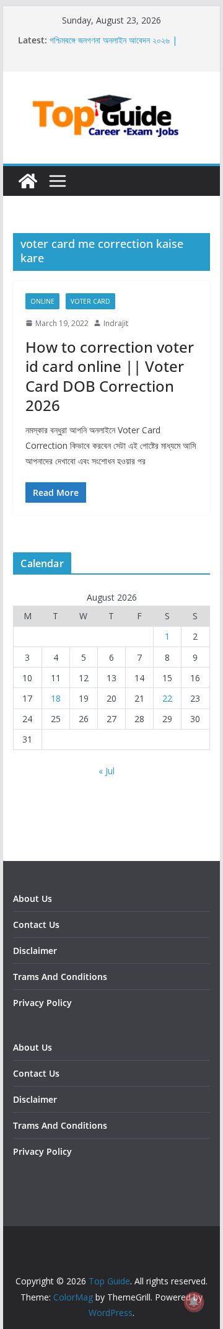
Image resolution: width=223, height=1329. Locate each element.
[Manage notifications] (194, 1302)
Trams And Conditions (60, 976)
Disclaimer (35, 950)
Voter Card (90, 301)
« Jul (106, 771)
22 (167, 698)
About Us (32, 898)
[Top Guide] (28, 181)
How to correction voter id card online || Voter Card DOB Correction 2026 (109, 376)
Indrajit (115, 323)
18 (56, 698)
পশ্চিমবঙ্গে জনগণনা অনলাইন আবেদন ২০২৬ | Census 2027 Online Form (113, 46)
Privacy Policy (42, 1003)
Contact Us (36, 924)
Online (42, 301)
